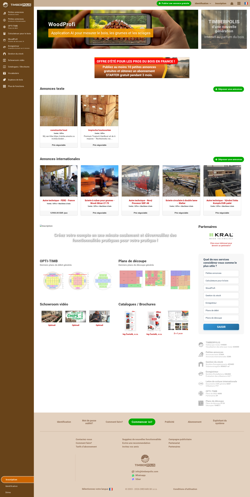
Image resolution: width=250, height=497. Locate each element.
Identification (201, 3)
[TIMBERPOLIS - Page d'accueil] (17, 5)
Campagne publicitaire (180, 439)
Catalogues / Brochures (137, 304)
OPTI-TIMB (49, 261)
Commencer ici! (142, 421)
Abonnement (194, 421)
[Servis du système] (238, 3)
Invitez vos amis (130, 446)
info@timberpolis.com (146, 471)
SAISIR (221, 326)
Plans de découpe (132, 261)
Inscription (220, 3)
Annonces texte (52, 89)
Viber (138, 479)
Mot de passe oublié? (89, 422)
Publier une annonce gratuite (175, 3)
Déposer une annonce (230, 89)
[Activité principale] (231, 3)
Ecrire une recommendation (136, 443)
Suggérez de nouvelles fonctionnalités (141, 439)
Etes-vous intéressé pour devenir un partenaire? (221, 244)
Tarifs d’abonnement (86, 446)
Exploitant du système (220, 422)
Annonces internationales (60, 159)
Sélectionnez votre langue (95, 489)
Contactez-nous (84, 439)
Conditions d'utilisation (185, 489)
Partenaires (207, 227)
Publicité (169, 421)
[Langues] (246, 3)
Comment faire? (114, 421)
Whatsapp (140, 475)
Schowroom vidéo (54, 304)
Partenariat (174, 443)
